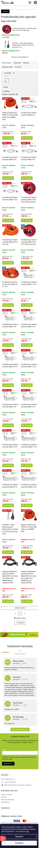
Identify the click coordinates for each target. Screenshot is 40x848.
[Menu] (35, 3)
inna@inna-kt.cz (9, 779)
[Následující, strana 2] (20, 613)
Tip (7, 81)
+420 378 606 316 (10, 782)
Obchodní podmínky (7, 799)
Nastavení (19, 836)
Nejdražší (26, 63)
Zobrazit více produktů (19, 57)
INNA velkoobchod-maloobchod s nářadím (17, 785)
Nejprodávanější (7, 67)
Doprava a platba (6, 794)
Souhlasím (19, 843)
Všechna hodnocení (20, 729)
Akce (7, 76)
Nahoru (21, 623)
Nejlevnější (17, 63)
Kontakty (4, 797)
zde (27, 831)
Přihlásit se (8, 764)
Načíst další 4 (20, 608)
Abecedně (18, 67)
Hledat (5, 11)
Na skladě (10, 73)
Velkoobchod (5, 802)
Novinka (8, 78)
